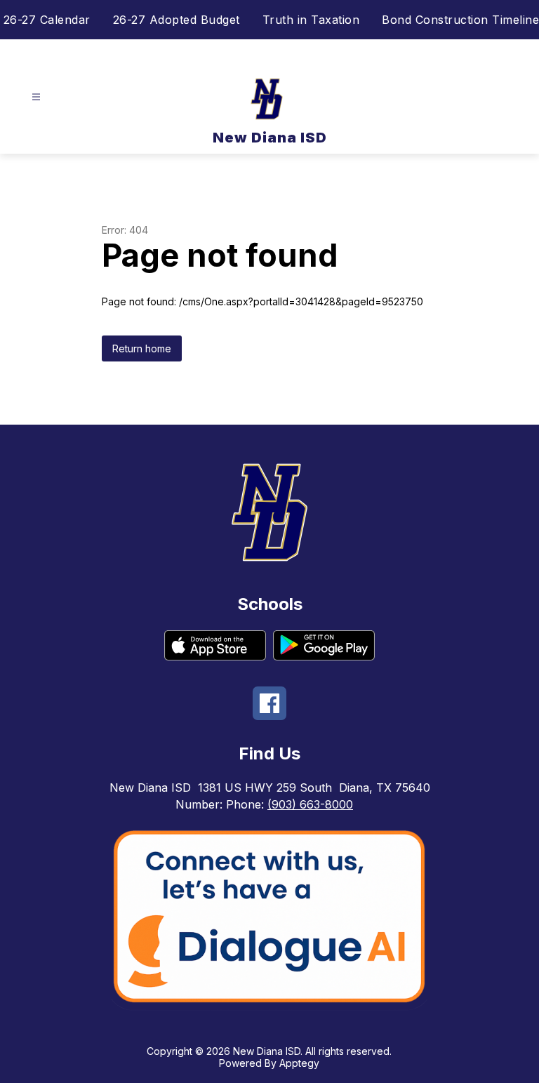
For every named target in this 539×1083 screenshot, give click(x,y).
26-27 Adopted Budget (176, 20)
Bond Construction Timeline (460, 20)
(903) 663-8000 (310, 804)
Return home (141, 348)
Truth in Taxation (311, 20)
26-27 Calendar (47, 20)
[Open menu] (36, 97)
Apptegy (299, 1063)
